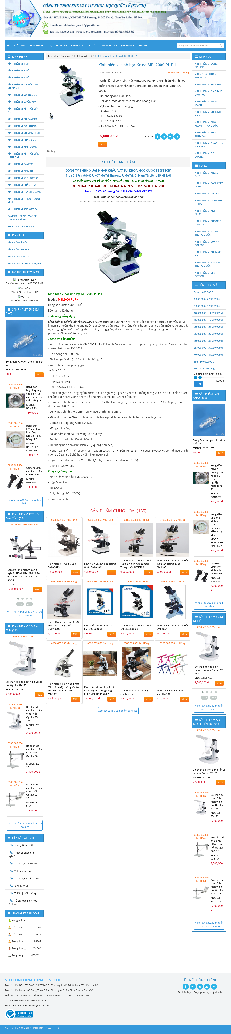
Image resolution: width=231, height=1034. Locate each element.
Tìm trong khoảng (204, 368)
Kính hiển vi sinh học (208, 84)
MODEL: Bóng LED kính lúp (32, 447)
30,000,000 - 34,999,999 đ (208, 340)
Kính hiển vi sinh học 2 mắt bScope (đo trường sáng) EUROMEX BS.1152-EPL (100, 691)
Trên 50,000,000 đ (204, 361)
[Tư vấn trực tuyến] (24, 279)
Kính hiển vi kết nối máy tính (23, 110)
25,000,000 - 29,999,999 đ (208, 333)
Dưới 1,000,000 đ (203, 292)
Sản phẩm (36, 45)
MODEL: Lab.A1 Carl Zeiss (23, 577)
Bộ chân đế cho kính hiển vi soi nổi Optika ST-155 (24, 683)
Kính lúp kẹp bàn (18, 249)
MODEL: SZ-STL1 (215, 857)
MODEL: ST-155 (14, 689)
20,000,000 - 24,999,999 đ (208, 326)
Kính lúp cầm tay (18, 256)
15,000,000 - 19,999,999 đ (208, 320)
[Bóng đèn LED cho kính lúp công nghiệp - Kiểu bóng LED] (15, 439)
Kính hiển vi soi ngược (22, 94)
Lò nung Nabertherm (26, 863)
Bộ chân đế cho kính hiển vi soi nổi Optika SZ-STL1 (34, 752)
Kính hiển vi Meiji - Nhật (206, 212)
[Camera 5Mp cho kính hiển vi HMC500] (15, 481)
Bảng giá (77, 45)
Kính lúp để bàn (18, 242)
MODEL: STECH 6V (16, 369)
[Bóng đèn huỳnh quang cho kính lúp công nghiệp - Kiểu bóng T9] (15, 400)
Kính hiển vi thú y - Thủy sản (207, 134)
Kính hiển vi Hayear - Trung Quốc (208, 264)
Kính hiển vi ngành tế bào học (209, 144)
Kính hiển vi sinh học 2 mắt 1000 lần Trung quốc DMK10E (172, 564)
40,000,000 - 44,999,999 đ (208, 354)
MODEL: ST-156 (203, 677)
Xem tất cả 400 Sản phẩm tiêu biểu (25, 501)
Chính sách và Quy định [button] (116, 45)
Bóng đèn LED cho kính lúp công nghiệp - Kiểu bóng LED (33, 432)
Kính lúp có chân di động (24, 263)
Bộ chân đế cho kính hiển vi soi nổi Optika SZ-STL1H (34, 791)
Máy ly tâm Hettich (25, 845)
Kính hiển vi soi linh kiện (208, 113)
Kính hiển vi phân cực (22, 139)
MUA (102, 144)
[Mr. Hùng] (24, 288)
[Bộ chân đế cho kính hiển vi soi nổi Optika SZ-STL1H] (15, 798)
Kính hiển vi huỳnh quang (24, 191)
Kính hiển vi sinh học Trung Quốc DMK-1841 (100, 565)
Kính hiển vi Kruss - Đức (207, 174)
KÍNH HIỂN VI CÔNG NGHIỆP (206, 65)
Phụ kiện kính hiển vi (21, 226)
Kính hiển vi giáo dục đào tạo (208, 93)
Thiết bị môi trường (25, 893)
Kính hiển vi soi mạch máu (208, 253)
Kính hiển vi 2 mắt (19, 70)
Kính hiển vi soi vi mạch (206, 103)
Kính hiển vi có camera (22, 119)
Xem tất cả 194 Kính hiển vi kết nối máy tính (24, 614)
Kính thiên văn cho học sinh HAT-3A (170, 692)
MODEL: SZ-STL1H (33, 804)
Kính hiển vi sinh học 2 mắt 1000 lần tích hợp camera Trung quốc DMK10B (136, 564)
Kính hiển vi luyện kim (22, 101)
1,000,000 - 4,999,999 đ (207, 299)
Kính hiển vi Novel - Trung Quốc (207, 233)
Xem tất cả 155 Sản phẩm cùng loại (118, 710)
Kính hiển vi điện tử (20, 171)
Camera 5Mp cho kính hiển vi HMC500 (34, 471)
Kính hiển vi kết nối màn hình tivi (23, 155)
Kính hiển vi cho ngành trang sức (206, 124)
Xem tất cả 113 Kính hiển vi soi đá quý (24, 825)
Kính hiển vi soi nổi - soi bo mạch (23, 86)
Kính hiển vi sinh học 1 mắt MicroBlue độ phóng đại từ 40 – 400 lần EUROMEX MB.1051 (63, 689)
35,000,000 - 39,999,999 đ (208, 347)
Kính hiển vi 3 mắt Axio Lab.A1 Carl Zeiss (20, 571)
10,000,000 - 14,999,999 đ (208, 313)
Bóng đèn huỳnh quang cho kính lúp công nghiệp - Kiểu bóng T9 (34, 393)
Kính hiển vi (21, 885)
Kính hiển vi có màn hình (24, 133)
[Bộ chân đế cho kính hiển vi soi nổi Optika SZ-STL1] (15, 759)
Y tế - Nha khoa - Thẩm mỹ (205, 75)
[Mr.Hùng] (24, 296)
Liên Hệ (142, 45)
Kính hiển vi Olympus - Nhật (208, 202)
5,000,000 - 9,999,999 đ (207, 306)
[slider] (195, 377)
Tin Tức (91, 45)
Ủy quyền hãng (56, 45)
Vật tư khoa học (23, 871)
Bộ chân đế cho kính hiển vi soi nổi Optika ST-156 (34, 713)
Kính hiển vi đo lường (22, 126)
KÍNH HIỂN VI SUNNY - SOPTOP (207, 243)
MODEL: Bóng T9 (31, 406)
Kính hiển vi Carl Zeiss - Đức (209, 184)
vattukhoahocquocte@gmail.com (31, 1005)
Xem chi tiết (72, 554)
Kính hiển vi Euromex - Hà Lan (208, 222)
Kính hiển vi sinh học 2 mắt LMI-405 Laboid (100, 627)
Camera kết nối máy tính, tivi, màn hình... (24, 217)
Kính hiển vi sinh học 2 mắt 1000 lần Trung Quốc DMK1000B (63, 625)
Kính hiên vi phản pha (22, 185)
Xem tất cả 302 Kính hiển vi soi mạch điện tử (209, 924)
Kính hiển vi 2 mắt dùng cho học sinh (134, 692)
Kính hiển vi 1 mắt (19, 63)
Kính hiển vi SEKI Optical (23, 209)
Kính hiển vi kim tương (22, 146)
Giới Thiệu (19, 45)
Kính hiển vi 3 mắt (19, 77)
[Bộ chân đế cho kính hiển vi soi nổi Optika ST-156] (15, 720)
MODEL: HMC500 (31, 480)
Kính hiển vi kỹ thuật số (23, 178)
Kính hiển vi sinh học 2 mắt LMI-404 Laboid (136, 627)
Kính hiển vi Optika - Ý (209, 193)
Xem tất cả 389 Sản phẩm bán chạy (209, 604)
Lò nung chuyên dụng (26, 878)
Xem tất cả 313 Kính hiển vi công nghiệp (209, 707)
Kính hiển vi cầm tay (20, 164)
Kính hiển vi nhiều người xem (24, 200)
